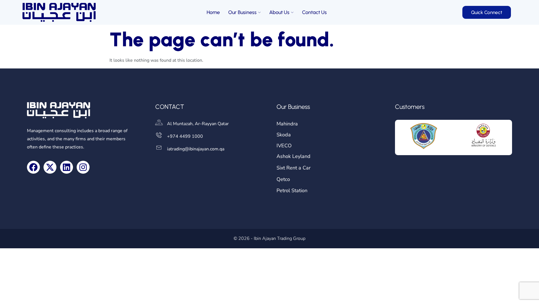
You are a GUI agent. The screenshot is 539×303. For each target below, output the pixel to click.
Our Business (242, 12)
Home (213, 12)
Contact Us (314, 12)
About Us (279, 12)
